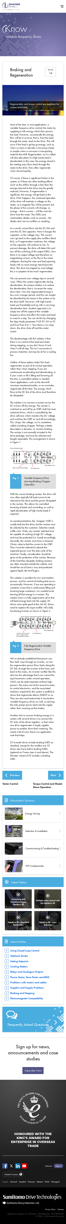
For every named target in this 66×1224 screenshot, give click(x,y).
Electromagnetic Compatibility (26, 998)
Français (31, 1181)
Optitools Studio (19, 956)
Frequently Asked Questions (28, 1024)
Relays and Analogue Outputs (26, 971)
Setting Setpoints (19, 961)
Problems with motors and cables (28, 982)
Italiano (40, 1181)
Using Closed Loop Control (24, 950)
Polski (47, 1181)
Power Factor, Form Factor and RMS (29, 977)
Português (55, 1181)
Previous (15, 775)
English (5, 1181)
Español (22, 1181)
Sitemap (61, 1209)
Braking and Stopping (22, 993)
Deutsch (13, 1181)
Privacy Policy (50, 1209)
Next (53, 775)
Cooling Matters (19, 966)
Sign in (59, 1165)
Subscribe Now (33, 1070)
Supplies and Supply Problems (27, 987)
